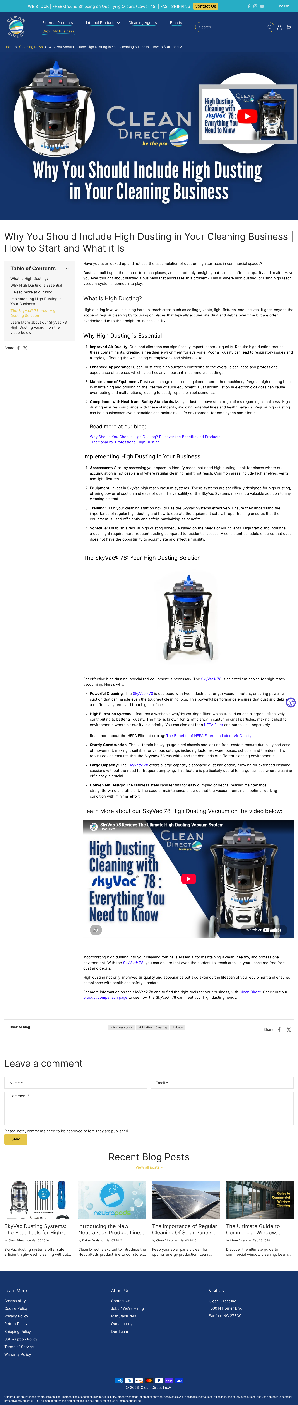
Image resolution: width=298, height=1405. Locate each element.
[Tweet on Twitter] (26, 348)
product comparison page (105, 997)
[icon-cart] (289, 27)
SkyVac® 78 (211, 679)
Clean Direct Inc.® (156, 1387)
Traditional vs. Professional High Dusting (125, 442)
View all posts (147, 1167)
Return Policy (15, 1324)
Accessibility (15, 1301)
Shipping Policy (17, 1331)
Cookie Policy (16, 1308)
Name (16, 1082)
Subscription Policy (20, 1339)
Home (9, 47)
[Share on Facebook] (19, 348)
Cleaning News (31, 47)
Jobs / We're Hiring (127, 1308)
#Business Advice (121, 1027)
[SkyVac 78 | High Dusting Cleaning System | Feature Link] (188, 619)
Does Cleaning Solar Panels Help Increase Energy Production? (37, 1229)
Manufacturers (123, 1316)
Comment (19, 1096)
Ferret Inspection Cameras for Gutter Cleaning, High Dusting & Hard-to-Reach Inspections (258, 1229)
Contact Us (205, 6)
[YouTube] (262, 6)
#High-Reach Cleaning (153, 1027)
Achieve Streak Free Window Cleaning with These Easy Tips (179, 1229)
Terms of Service (19, 1347)
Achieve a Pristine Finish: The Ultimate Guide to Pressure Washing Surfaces (111, 1229)
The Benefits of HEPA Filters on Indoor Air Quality (209, 735)
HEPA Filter (213, 725)
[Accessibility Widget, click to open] (291, 703)
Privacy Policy (16, 1316)
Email (162, 1082)
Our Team (119, 1331)
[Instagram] (255, 6)
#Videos (178, 1027)
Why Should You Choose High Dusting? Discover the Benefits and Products (155, 437)
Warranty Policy (17, 1354)
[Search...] (270, 27)
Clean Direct (250, 992)
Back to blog (20, 1027)
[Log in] (279, 27)
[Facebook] (249, 6)
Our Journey (121, 1324)
